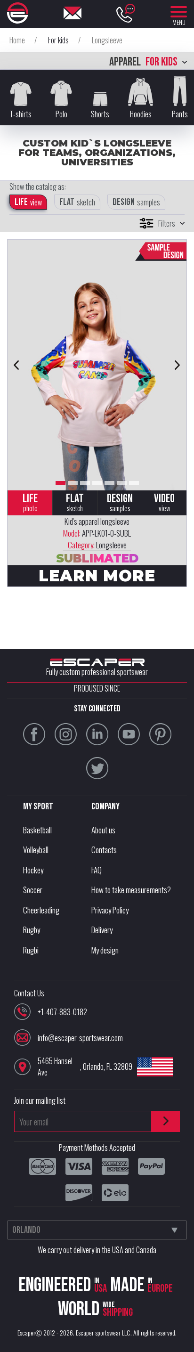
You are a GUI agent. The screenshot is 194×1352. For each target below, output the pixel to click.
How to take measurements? (131, 890)
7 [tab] (134, 483)
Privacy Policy (110, 910)
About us (103, 830)
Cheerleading (41, 910)
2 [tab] (73, 483)
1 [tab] (60, 483)
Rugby (31, 930)
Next (177, 365)
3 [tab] (85, 483)
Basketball (37, 830)
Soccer (32, 890)
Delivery (102, 930)
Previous (16, 365)
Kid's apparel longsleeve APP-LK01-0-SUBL (97, 533)
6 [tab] (122, 483)
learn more (97, 575)
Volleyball (35, 849)
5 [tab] (109, 483)
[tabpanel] (97, 365)
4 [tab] (97, 483)
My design (105, 950)
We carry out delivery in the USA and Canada (97, 1249)
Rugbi (31, 950)
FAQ (96, 870)
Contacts (104, 849)
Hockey (33, 870)
